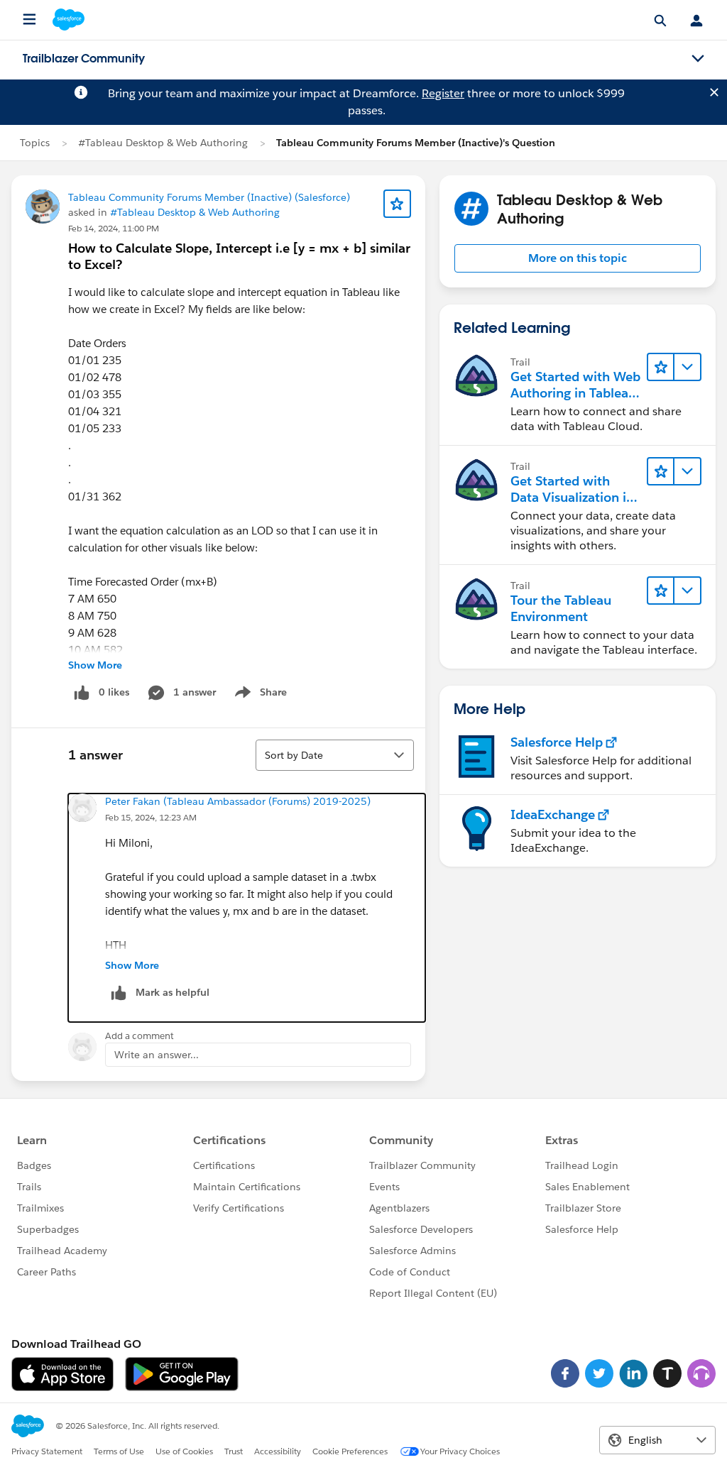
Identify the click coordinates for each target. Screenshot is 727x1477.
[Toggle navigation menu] (698, 59)
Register (443, 93)
